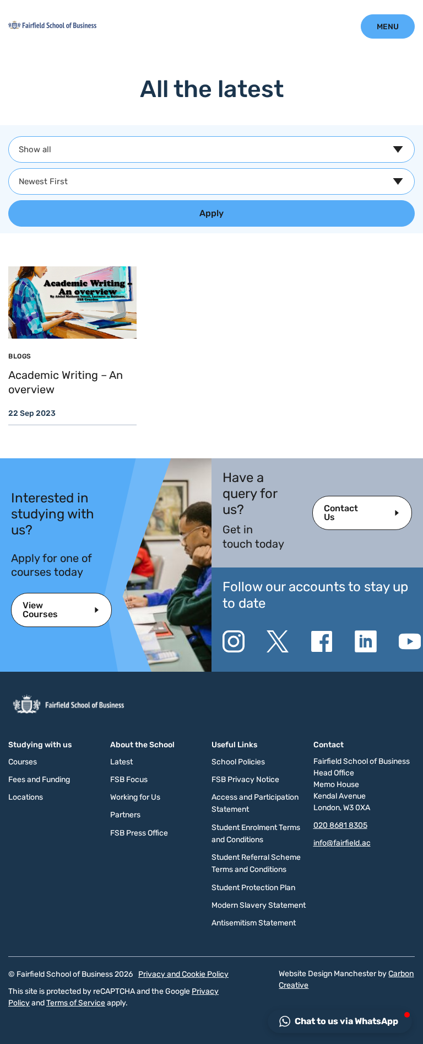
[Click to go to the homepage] (52, 26)
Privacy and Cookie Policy (183, 974)
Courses (22, 762)
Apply (211, 213)
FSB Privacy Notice (245, 779)
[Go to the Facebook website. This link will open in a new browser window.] (322, 641)
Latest (121, 762)
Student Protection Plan (253, 887)
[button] (340, 1021)
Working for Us (135, 797)
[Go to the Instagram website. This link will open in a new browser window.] (234, 641)
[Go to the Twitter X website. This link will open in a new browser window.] (278, 641)
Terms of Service (75, 1003)
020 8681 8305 (340, 825)
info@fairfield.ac (342, 843)
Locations (25, 797)
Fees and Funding (39, 779)
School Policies (238, 762)
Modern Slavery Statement (259, 905)
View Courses (40, 609)
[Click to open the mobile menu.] (388, 26)
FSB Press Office (139, 833)
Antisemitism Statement (254, 923)
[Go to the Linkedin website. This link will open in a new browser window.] (366, 641)
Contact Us (341, 512)
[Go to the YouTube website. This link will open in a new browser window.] (410, 641)
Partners (125, 815)
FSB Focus (129, 779)
